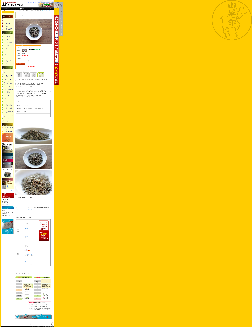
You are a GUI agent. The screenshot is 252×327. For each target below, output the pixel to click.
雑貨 (7, 163)
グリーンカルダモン (8, 42)
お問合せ (52, 2)
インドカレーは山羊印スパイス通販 (9, 2)
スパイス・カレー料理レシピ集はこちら (24, 209)
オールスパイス (7, 36)
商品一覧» (12, 190)
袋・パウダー (26, 74)
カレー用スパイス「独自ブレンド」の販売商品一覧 (7, 16)
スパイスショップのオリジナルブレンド (31, 8)
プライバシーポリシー (16, 324)
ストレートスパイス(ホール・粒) (7, 67)
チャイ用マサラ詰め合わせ (7, 183)
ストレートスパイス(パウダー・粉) (7, 32)
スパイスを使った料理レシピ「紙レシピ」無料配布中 (7, 187)
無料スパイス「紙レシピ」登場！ (33, 316)
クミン (5, 40)
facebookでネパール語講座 (56, 5)
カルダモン (6, 39)
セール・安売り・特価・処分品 (7, 160)
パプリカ (5, 58)
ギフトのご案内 (7, 172)
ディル (5, 54)
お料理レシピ (8, 207)
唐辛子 (5, 55)
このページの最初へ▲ (47, 213)
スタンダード (6, 18)
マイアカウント (46, 10)
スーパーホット (7, 23)
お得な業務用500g (7, 137)
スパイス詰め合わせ (7, 124)
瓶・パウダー (19, 74)
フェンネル (6, 61)
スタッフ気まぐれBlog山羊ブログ (61, 19)
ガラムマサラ (6, 26)
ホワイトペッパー (7, 64)
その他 (7, 166)
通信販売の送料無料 (44, 230)
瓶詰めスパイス (7, 146)
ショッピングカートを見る (49, 8)
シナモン (5, 48)
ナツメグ (5, 101)
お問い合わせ (37, 324)
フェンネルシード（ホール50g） (36, 10)
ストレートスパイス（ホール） (23, 10)
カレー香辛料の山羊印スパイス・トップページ (5, 8)
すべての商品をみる (6, 14)
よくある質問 (29, 2)
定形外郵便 (26, 228)
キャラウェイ (7, 86)
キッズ (5, 25)
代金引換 (26, 261)
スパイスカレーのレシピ (40, 8)
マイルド (5, 20)
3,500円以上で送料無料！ (56, 50)
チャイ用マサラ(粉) (8, 29)
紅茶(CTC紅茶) (7, 151)
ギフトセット (7, 179)
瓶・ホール (33, 74)
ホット (5, 21)
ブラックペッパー (7, 63)
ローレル (6, 121)
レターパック (26, 236)
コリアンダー (6, 45)
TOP (16, 10)
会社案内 (32, 324)
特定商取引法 (48, 2)
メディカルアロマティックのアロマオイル (7, 157)
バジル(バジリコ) (7, 60)
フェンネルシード (8, 105)
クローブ (5, 43)
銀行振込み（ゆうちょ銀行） (29, 254)
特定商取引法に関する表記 (6, 324)
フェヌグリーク (7, 104)
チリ (4, 52)
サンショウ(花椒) (8, 96)
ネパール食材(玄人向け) (7, 154)
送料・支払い (35, 2)
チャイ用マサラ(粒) (8, 28)
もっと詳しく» (7, 204)
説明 (51, 10)
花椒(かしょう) (7, 79)
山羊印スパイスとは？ (8, 195)
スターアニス (6, 98)
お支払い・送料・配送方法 (25, 324)
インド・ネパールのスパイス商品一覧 (23, 8)
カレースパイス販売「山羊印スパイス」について (14, 8)
